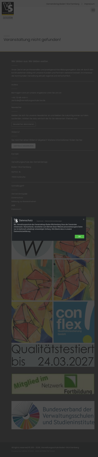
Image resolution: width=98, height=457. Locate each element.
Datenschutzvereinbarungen (53, 221)
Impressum (40, 221)
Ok (79, 237)
